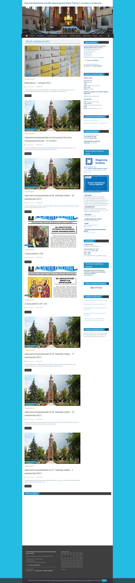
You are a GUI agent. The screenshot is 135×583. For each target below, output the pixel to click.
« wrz (62, 569)
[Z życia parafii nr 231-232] (52, 282)
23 (78, 563)
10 (81, 558)
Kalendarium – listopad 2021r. (38, 83)
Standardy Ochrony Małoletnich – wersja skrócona (95, 123)
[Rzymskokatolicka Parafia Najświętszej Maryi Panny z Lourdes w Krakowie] (67, 20)
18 (62, 563)
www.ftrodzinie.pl (88, 275)
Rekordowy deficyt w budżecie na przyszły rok (94, 304)
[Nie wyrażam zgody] (133, 580)
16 (78, 561)
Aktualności (41, 36)
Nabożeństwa (87, 36)
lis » (65, 569)
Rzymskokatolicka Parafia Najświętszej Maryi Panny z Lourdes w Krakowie (63, 3)
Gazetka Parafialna (75, 36)
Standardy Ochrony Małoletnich (91, 120)
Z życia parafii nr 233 (34, 253)
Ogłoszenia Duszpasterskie (30, 129)
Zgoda (104, 580)
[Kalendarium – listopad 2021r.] (52, 61)
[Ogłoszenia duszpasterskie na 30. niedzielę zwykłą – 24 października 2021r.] (52, 173)
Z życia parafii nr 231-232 (36, 304)
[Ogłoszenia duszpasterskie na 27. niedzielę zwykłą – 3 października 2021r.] (52, 448)
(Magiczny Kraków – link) (90, 167)
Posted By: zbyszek (30, 86)
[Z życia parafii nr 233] (52, 231)
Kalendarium (27, 74)
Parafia (32, 36)
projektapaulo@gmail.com (92, 225)
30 (78, 566)
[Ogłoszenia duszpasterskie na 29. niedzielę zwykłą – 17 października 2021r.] (52, 332)
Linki (100, 36)
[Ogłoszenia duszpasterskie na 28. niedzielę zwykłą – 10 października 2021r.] (52, 390)
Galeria (95, 36)
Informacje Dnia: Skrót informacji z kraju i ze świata (95, 300)
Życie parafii (63, 36)
